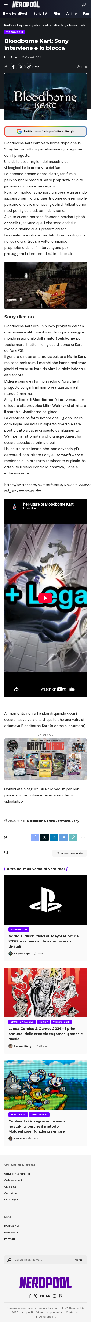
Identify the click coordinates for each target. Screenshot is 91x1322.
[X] (35, 1296)
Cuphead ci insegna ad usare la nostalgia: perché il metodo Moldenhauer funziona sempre (37, 1126)
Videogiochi (14, 32)
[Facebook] (30, 1296)
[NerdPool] (25, 4)
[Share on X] (21, 66)
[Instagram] (54, 1296)
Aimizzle (19, 1138)
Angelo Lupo (22, 953)
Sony (75, 821)
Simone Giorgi (23, 1046)
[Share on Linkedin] (54, 837)
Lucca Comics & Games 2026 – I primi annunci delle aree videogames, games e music (45, 1034)
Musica (43, 1022)
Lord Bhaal (11, 57)
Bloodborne (36, 821)
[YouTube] (42, 1296)
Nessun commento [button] (71, 853)
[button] (7, 4)
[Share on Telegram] (63, 837)
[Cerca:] (41, 1259)
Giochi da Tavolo (22, 1022)
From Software (58, 821)
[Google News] (48, 1296)
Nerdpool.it (55, 789)
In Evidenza (18, 1114)
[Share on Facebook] (13, 66)
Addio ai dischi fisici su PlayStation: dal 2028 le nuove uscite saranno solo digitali (44, 941)
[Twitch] (60, 1296)
